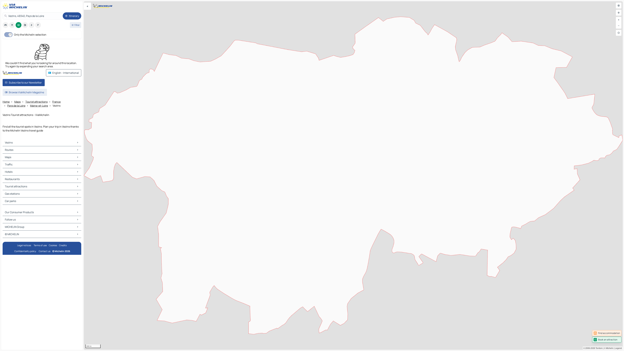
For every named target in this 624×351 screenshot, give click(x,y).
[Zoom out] (618, 26)
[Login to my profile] (618, 5)
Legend (618, 348)
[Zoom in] (618, 20)
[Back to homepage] (16, 6)
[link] (606, 333)
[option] (5, 25)
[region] (353, 175)
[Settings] (618, 13)
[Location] (618, 33)
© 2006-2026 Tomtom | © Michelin (598, 348)
